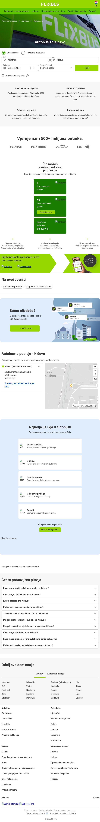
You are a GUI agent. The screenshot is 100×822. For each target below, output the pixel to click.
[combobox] (28, 60)
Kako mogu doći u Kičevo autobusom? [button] (22, 594)
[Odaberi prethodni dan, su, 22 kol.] (30, 68)
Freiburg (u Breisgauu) (61, 682)
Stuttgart (6, 698)
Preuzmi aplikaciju (10, 735)
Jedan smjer (12, 53)
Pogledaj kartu (46, 212)
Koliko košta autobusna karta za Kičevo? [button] (23, 607)
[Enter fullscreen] (95, 379)
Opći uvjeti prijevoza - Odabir (15, 773)
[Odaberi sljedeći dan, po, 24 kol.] (34, 68)
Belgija (54, 724)
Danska (54, 729)
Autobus (25, 21)
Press (4, 762)
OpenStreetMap (87, 406)
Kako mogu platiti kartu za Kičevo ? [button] (20, 632)
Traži (86, 68)
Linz (77, 694)
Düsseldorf (31, 682)
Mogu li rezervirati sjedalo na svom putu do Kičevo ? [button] (28, 626)
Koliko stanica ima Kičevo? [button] (16, 601)
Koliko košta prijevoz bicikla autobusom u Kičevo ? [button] (28, 645)
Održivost (6, 784)
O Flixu (5, 752)
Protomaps (76, 406)
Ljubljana (30, 694)
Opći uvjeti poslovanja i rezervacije (18, 768)
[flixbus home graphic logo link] (50, 4)
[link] (50, 320)
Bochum (79, 698)
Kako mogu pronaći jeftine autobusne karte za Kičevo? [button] (30, 639)
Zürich (29, 686)
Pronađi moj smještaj (14, 75)
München (6, 682)
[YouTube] (95, 804)
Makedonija (38, 21)
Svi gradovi (7, 713)
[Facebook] (93, 804)
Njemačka (55, 713)
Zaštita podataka (45, 810)
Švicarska (55, 735)
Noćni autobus (9, 729)
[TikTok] (97, 804)
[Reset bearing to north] (95, 374)
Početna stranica (9, 21)
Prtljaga (54, 779)
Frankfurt (6, 690)
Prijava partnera (9, 790)
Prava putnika (59, 810)
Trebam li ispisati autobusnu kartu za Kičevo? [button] (25, 613)
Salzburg (55, 698)
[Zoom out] (95, 370)
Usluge (54, 757)
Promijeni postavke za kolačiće (63, 813)
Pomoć (54, 752)
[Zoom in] (95, 366)
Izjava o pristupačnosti (35, 813)
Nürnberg (30, 690)
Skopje (79, 690)
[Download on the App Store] (27, 804)
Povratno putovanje (36, 53)
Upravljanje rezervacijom (62, 762)
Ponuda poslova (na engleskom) (17, 757)
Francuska (56, 740)
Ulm (77, 682)
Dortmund (30, 698)
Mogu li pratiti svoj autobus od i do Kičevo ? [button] (24, 620)
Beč (3, 686)
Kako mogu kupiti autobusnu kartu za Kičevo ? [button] (26, 588)
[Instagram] (94, 804)
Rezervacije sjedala (60, 773)
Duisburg (55, 694)
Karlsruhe (55, 686)
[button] (22, 366)
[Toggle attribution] (95, 405)
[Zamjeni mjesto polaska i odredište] (50, 60)
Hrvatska (6, 724)
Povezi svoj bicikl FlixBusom (64, 768)
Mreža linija (7, 718)
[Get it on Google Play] (11, 804)
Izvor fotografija (10, 779)
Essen (54, 690)
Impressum (71, 810)
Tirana (78, 686)
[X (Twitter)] (96, 804)
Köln (4, 694)
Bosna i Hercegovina (60, 718)
